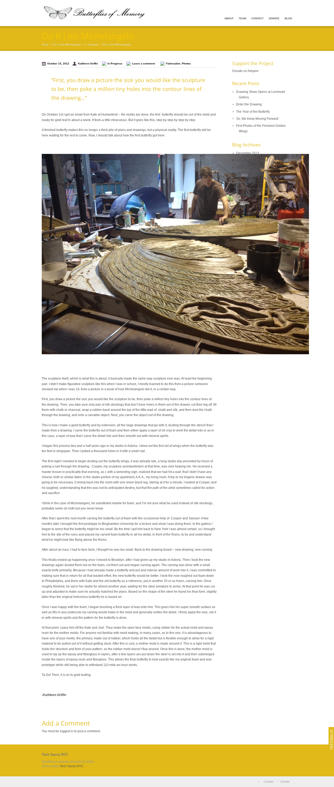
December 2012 (247, 167)
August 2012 (245, 196)
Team (242, 18)
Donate (274, 18)
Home (45, 44)
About (229, 18)
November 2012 (247, 174)
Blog (288, 18)
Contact (257, 18)
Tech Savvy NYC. (72, 766)
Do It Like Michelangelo (67, 44)
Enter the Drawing (249, 104)
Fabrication (173, 63)
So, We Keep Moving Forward (257, 119)
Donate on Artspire (245, 71)
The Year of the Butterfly (253, 111)
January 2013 (246, 160)
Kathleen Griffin (88, 63)
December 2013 (247, 153)
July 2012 (243, 203)
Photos (186, 63)
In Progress (92, 44)
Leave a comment (144, 63)
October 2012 (245, 182)
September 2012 (248, 189)
